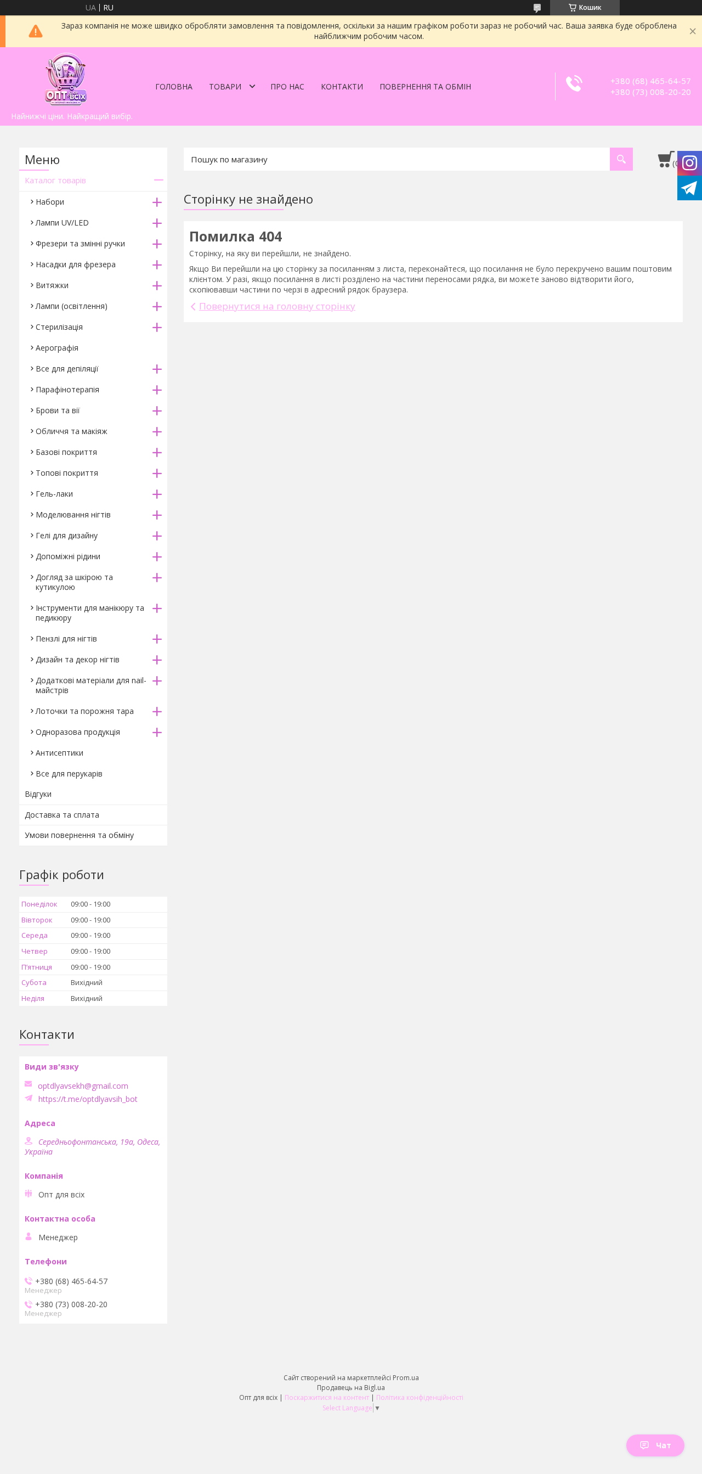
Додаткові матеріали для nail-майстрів (91, 685)
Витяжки (52, 285)
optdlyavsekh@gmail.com (83, 1086)
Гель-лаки (54, 493)
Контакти (342, 86)
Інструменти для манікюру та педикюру (90, 613)
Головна (174, 86)
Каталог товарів (55, 180)
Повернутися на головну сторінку (277, 306)
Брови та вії (58, 410)
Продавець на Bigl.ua (351, 1387)
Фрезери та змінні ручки (80, 243)
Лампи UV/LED (62, 222)
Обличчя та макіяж (71, 431)
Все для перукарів (69, 773)
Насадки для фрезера (76, 264)
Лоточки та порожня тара (85, 711)
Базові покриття (66, 452)
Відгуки (38, 794)
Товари (225, 86)
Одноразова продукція (78, 732)
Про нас (287, 86)
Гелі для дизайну (67, 535)
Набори (50, 201)
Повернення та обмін (425, 86)
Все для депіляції (67, 368)
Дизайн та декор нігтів (78, 659)
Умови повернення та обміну (79, 835)
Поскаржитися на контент (327, 1397)
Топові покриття (67, 473)
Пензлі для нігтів (66, 638)
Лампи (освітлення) (71, 306)
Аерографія (57, 347)
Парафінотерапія (67, 389)
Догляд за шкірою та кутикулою (74, 582)
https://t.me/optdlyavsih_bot (88, 1099)
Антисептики (59, 752)
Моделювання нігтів (73, 514)
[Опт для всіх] (66, 76)
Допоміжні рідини (68, 556)
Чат (663, 1445)
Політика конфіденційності (419, 1397)
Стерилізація (59, 327)
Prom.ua (406, 1377)
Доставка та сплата (62, 814)
